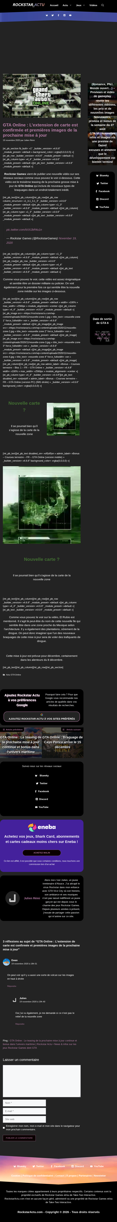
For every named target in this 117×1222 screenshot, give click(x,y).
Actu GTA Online (13, 675)
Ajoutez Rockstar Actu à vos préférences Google (22, 700)
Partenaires (85, 1175)
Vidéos (93, 5)
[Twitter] (53, 15)
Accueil (54, 5)
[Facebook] (58, 15)
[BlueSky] (47, 15)
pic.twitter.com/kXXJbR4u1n (24, 229)
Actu (65, 5)
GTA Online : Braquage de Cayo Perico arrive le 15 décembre (62, 742)
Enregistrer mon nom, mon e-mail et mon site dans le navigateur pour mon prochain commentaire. (43, 1128)
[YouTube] (70, 15)
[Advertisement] (58, 43)
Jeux (78, 5)
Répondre (11, 986)
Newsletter (100, 1175)
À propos (71, 1175)
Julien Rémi (32, 898)
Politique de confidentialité (38, 1175)
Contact (59, 1175)
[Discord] (64, 15)
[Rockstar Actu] (28, 5)
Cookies (15, 1175)
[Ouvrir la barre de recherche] (102, 5)
